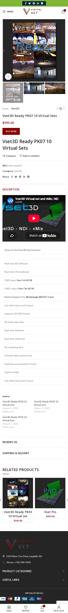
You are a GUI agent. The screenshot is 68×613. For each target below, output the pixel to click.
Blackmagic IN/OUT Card (39, 296)
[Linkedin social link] (38, 3)
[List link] (34, 562)
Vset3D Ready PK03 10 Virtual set (18, 514)
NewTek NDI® (24, 280)
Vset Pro (50, 512)
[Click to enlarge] (8, 76)
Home (5, 108)
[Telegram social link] (42, 3)
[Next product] (64, 108)
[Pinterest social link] (34, 3)
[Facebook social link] (25, 3)
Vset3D (15, 108)
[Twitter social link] (29, 3)
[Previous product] (57, 108)
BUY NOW (11, 131)
